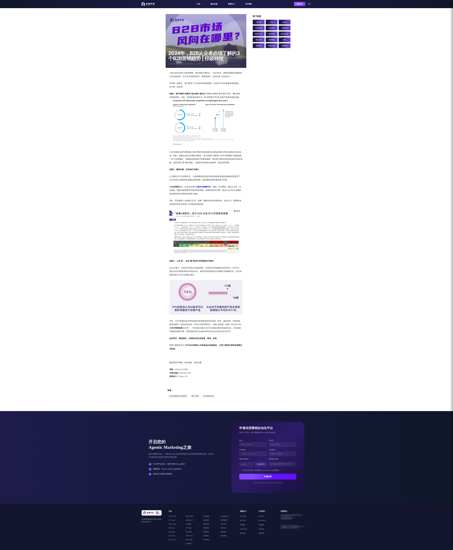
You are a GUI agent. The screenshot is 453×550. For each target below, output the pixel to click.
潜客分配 (223, 528)
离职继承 (223, 536)
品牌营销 (284, 28)
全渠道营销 (258, 28)
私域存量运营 (208, 396)
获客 (284, 40)
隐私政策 (261, 533)
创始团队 (261, 525)
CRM (271, 22)
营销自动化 (271, 46)
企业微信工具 (225, 516)
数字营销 (195, 396)
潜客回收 (223, 532)
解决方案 (214, 4)
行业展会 (189, 524)
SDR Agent (171, 528)
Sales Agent (171, 536)
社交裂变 (189, 543)
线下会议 (189, 528)
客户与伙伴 (262, 520)
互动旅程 (206, 536)
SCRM (284, 22)
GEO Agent (171, 520)
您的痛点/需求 (273, 459)
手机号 (271, 440)
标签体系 (206, 528)
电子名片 (223, 524)
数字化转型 (284, 34)
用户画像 (206, 539)
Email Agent (171, 532)
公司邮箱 (242, 450)
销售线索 (284, 46)
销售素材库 (224, 520)
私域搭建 (206, 516)
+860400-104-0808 (286, 519)
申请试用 (268, 477)
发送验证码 (261, 464)
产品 (198, 4)
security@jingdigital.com (287, 517)
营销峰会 (243, 525)
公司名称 (272, 450)
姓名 (241, 440)
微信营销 (271, 34)
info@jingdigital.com (286, 516)
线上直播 (189, 532)
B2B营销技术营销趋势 (178, 396)
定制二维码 (189, 516)
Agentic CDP (172, 516)
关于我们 (248, 4)
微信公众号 (258, 34)
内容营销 (271, 28)
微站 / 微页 (189, 539)
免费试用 (300, 4)
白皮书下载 (243, 529)
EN (309, 4)
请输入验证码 (244, 459)
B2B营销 (258, 22)
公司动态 (261, 529)
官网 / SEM (189, 536)
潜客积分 (206, 532)
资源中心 (231, 4)
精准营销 (271, 40)
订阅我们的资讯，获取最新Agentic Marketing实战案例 (260, 470)
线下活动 (243, 520)
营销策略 (258, 46)
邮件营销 (206, 524)
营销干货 (243, 533)
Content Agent (172, 524)
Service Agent (172, 539)
